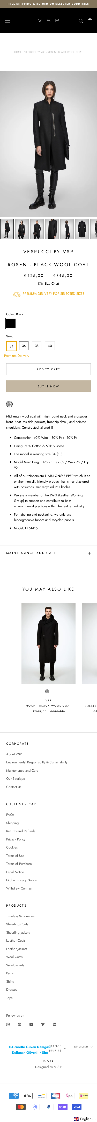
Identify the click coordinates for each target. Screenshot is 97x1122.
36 (24, 345)
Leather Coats (15, 940)
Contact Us (13, 786)
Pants (9, 973)
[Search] (81, 20)
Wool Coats (14, 956)
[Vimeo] (42, 1024)
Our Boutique (15, 778)
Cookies (12, 847)
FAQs (10, 814)
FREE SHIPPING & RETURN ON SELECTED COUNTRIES (48, 3)
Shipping (12, 822)
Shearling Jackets (18, 932)
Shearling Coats (17, 924)
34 (11, 346)
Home (18, 52)
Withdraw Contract (19, 888)
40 (50, 345)
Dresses (11, 989)
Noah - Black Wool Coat (48, 706)
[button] (85, 1119)
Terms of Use (15, 855)
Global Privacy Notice (21, 880)
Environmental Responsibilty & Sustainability (37, 762)
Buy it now (48, 386)
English (81, 1047)
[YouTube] (31, 1024)
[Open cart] (90, 20)
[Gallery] (48, 156)
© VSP (48, 1061)
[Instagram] (8, 1024)
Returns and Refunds (20, 831)
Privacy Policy (15, 839)
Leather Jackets (16, 948)
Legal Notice (15, 872)
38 (37, 345)
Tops (9, 997)
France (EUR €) (55, 1048)
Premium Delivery (10, 355)
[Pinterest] (19, 1024)
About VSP (14, 754)
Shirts (10, 981)
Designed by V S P (48, 1066)
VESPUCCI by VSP (48, 251)
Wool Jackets (15, 965)
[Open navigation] (7, 21)
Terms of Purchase (19, 863)
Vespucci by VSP (34, 52)
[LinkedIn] (54, 1024)
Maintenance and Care (31, 553)
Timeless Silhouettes (20, 916)
